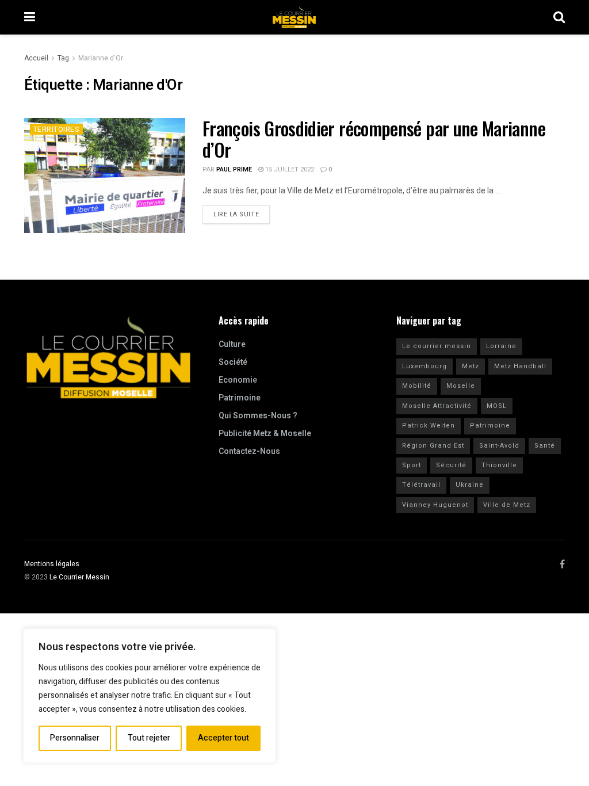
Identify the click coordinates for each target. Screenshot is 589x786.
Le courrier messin (436, 346)
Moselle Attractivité (437, 406)
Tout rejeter (149, 738)
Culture (232, 344)
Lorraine (501, 346)
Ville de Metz (506, 505)
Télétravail (421, 485)
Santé (544, 446)
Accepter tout (223, 738)
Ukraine (470, 485)
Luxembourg (424, 366)
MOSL (497, 406)
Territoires (56, 129)
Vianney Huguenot (435, 505)
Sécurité (451, 465)
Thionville (499, 465)
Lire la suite (241, 212)
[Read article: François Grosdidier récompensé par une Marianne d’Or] (104, 175)
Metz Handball (520, 366)
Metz (470, 366)
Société (233, 362)
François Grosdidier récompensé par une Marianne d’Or (373, 139)
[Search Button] (559, 17)
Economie (238, 380)
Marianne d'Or (100, 58)
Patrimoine (240, 398)
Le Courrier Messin (79, 577)
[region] (149, 695)
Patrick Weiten (428, 425)
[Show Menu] (29, 17)
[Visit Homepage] (294, 17)
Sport (411, 465)
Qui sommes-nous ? (258, 416)
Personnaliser (75, 738)
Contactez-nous (249, 451)
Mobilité (416, 386)
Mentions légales (51, 564)
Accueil (36, 58)
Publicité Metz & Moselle (265, 434)
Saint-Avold (499, 446)
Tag (63, 58)
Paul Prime (234, 169)
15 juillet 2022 (288, 169)
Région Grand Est (433, 446)
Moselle (460, 386)
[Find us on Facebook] (562, 564)
